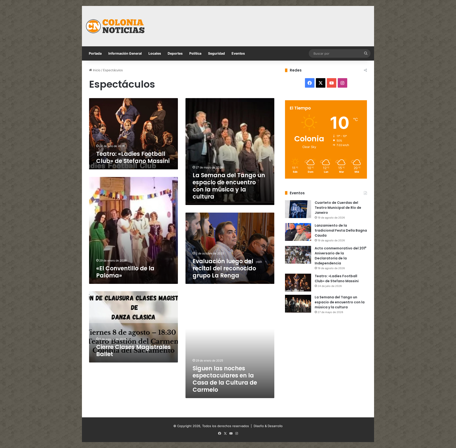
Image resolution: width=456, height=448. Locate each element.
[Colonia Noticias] (115, 26)
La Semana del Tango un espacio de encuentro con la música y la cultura (229, 185)
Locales (154, 53)
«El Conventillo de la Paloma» (125, 271)
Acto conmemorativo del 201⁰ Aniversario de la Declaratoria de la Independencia (340, 256)
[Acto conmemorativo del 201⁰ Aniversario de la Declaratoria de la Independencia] (298, 255)
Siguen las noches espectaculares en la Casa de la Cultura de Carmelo (225, 379)
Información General (125, 53)
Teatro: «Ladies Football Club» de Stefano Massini (133, 157)
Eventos (238, 53)
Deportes (175, 53)
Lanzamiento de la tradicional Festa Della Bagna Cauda (341, 230)
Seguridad (216, 53)
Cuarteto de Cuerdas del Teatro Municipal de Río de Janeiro (338, 207)
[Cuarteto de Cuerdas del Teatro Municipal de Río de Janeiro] (298, 209)
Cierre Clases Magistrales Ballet (133, 350)
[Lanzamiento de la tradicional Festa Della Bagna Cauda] (298, 232)
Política (195, 53)
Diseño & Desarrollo (268, 426)
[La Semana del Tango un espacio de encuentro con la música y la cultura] (298, 304)
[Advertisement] (276, 21)
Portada (95, 53)
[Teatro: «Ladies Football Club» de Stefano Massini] (298, 282)
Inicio (96, 70)
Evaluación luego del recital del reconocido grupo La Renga (224, 268)
